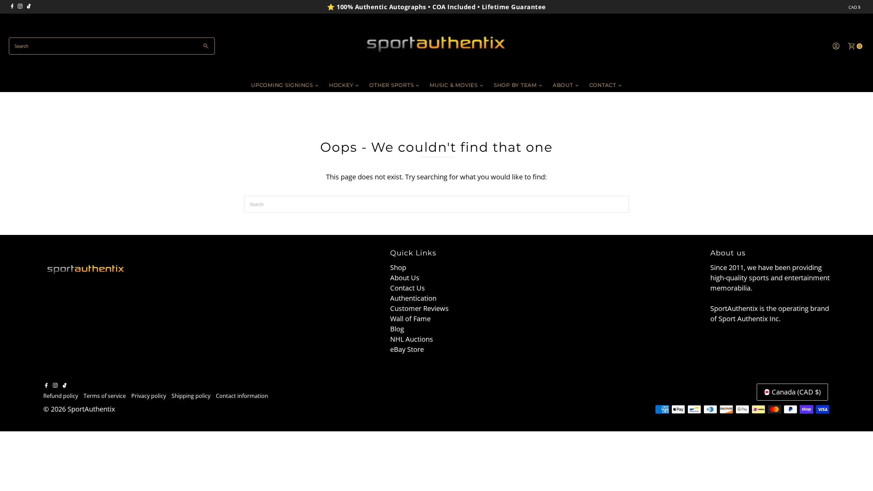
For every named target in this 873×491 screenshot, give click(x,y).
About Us (404, 277)
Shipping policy (191, 396)
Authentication (413, 298)
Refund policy (60, 396)
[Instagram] (20, 7)
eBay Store (407, 349)
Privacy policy (148, 396)
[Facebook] (12, 7)
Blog (397, 328)
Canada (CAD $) (796, 392)
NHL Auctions (411, 339)
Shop (398, 267)
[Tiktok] (29, 7)
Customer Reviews (419, 308)
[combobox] (112, 46)
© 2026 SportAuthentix (79, 409)
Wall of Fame (410, 318)
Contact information (242, 396)
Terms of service (105, 396)
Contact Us (407, 288)
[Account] (836, 46)
